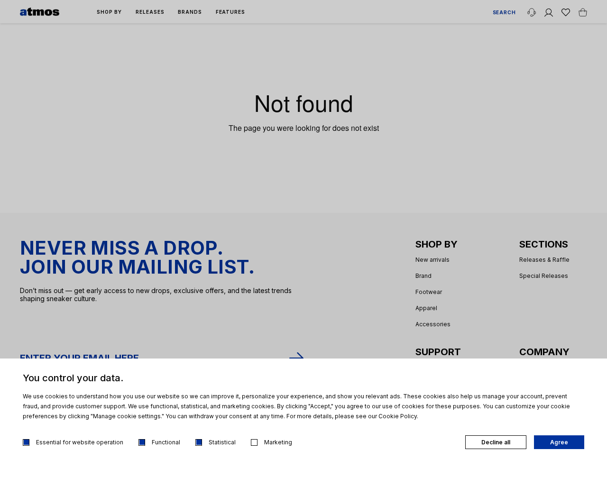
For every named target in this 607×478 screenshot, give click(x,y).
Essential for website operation (79, 442)
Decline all (495, 442)
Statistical (222, 442)
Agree (559, 442)
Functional (166, 442)
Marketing (278, 442)
